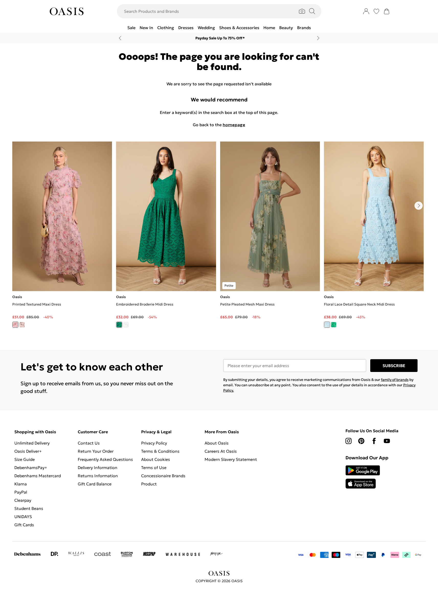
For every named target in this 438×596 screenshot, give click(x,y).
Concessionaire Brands (163, 475)
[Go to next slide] (418, 206)
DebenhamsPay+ (30, 467)
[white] (126, 325)
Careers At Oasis (221, 451)
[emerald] (333, 325)
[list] (219, 238)
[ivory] (22, 325)
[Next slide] (318, 38)
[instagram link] (348, 441)
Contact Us (89, 443)
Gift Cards (24, 524)
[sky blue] (327, 325)
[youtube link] (387, 441)
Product (149, 483)
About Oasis (217, 443)
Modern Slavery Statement (231, 459)
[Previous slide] (120, 38)
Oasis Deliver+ (28, 451)
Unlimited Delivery (32, 443)
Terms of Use (153, 467)
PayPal (20, 492)
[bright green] (119, 325)
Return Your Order (96, 451)
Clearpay (22, 500)
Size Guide (24, 459)
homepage (234, 124)
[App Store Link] (362, 477)
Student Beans (28, 508)
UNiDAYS (23, 516)
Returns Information (98, 475)
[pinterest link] (361, 441)
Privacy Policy (154, 443)
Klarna (20, 483)
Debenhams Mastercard (37, 475)
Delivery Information (97, 467)
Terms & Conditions (160, 451)
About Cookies (155, 459)
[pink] (15, 325)
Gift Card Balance (94, 483)
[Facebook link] (374, 441)
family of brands (395, 379)
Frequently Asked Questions (105, 459)
